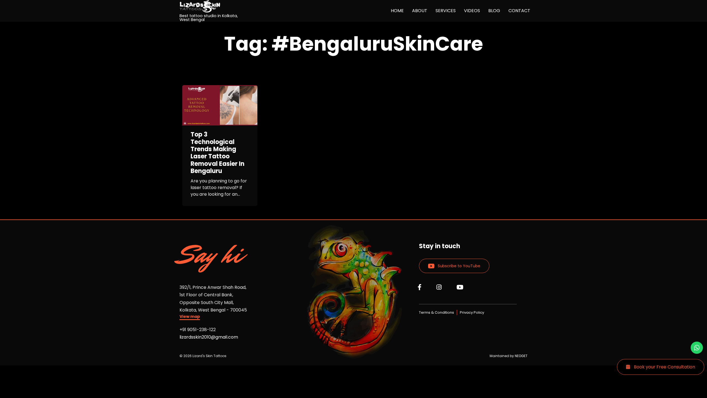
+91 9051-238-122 (198, 329)
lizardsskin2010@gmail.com (209, 337)
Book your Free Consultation (664, 367)
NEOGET (521, 356)
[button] (190, 317)
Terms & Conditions (436, 312)
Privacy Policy (472, 312)
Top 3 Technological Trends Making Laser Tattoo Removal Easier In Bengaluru (217, 153)
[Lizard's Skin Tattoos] (213, 6)
